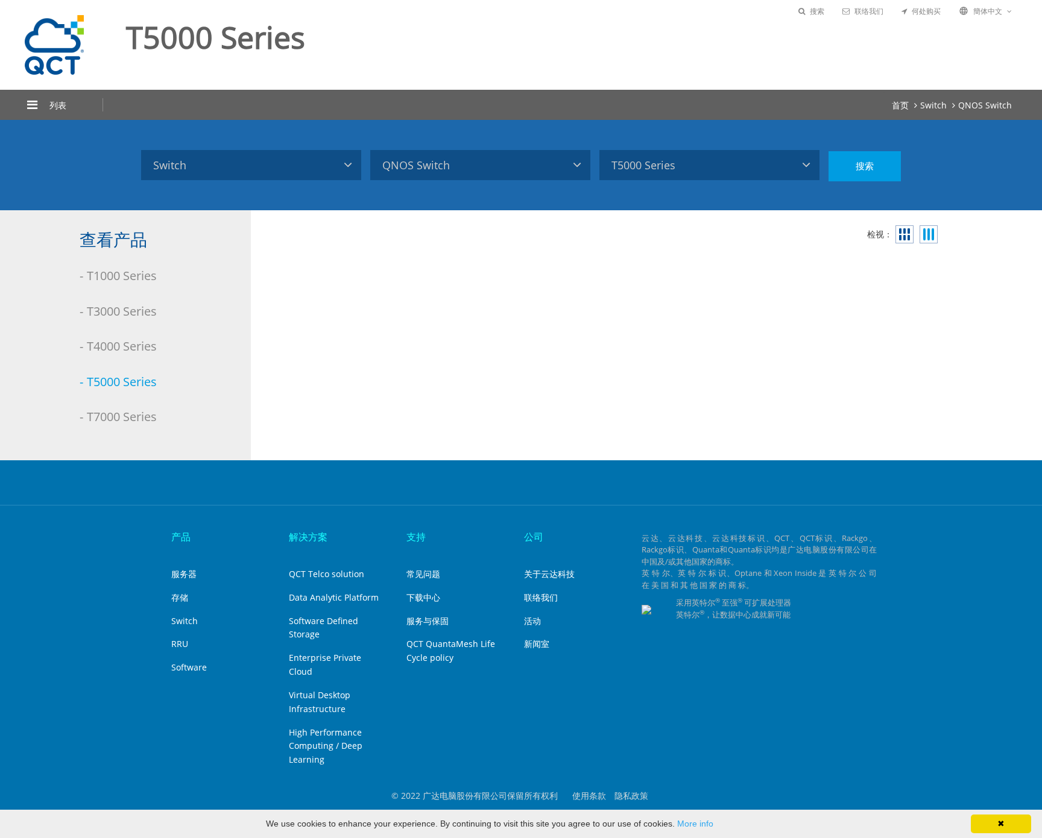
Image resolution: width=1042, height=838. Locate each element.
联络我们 (868, 11)
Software (189, 667)
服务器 (184, 574)
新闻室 (536, 643)
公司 (533, 536)
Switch (933, 105)
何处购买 (926, 11)
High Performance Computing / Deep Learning (325, 746)
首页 (900, 105)
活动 (532, 621)
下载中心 (423, 597)
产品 (181, 536)
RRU (179, 643)
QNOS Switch (985, 105)
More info (695, 823)
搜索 (817, 11)
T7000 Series (122, 416)
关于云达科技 (549, 574)
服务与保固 (427, 621)
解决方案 (308, 536)
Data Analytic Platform (334, 597)
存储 (179, 597)
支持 (416, 536)
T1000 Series (122, 275)
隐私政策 (631, 795)
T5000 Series (122, 382)
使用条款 (589, 795)
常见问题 (423, 574)
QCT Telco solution (326, 574)
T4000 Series (122, 346)
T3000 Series (122, 311)
